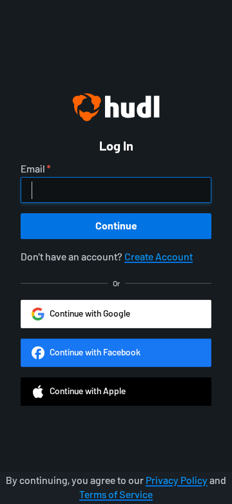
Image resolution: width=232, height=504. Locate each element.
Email (33, 169)
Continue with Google (90, 313)
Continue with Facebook (95, 352)
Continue (116, 226)
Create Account (158, 257)
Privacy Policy (177, 480)
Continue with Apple (88, 391)
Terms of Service (116, 494)
